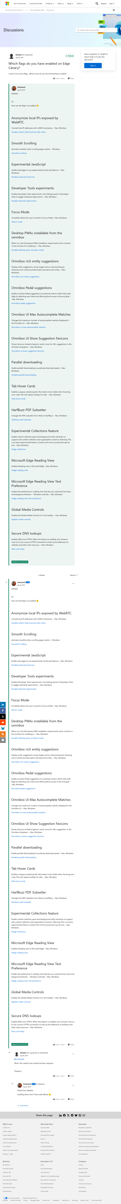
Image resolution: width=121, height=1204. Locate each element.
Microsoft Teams (7, 1184)
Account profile (45, 1127)
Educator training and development (89, 1146)
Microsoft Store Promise (47, 1150)
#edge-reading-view (19, 470)
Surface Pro (6, 1127)
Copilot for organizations (10, 1139)
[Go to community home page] (7, 3)
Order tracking (45, 1143)
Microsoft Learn (45, 1172)
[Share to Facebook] (64, 1115)
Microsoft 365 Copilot (9, 1187)
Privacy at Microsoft (84, 1176)
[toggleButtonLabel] (113, 10)
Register (104, 3)
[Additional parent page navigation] (26, 10)
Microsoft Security (8, 1168)
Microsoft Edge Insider (37, 10)
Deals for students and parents (87, 1150)
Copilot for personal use (10, 1143)
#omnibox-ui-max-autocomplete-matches (28, 327)
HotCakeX (21, 87)
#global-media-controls (21, 519)
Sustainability (82, 1191)
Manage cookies (35, 1200)
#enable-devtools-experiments (23, 201)
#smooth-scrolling (18, 153)
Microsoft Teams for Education (87, 1135)
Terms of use (46, 1200)
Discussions (50, 10)
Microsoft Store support (47, 1135)
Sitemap (5, 1200)
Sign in (93, 65)
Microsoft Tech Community (48, 1180)
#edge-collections (18, 449)
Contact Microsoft (15, 1200)
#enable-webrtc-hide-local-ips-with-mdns (28, 132)
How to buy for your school (86, 1143)
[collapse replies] (6, 582)
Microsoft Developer (46, 1168)
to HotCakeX (43, 1053)
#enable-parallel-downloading (23, 375)
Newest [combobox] (74, 575)
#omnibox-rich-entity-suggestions (25, 276)
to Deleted (40, 1084)
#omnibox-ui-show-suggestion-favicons (27, 351)
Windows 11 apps (8, 1154)
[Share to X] (68, 1115)
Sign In (111, 3)
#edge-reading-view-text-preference (26, 498)
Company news (83, 1172)
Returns (43, 1139)
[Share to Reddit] (72, 1115)
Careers (81, 1165)
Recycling (75, 1200)
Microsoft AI (6, 1165)
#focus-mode (16, 221)
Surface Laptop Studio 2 (9, 1135)
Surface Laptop (7, 1131)
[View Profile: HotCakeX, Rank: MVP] (13, 583)
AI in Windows (7, 1146)
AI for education (83, 1154)
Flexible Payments (46, 1154)
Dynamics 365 (7, 1172)
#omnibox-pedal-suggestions (23, 303)
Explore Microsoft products (10, 1150)
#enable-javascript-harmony (23, 177)
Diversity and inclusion (85, 1184)
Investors (81, 1180)
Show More (24, 1105)
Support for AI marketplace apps (50, 1176)
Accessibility (82, 1187)
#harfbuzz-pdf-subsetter (21, 419)
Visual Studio (44, 1191)
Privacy (26, 1200)
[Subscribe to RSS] (80, 1115)
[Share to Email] (84, 1115)
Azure (42, 1165)
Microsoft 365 (7, 1176)
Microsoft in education (85, 1127)
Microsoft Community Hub (14, 10)
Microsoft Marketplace (47, 1184)
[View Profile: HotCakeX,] (13, 88)
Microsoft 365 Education (86, 1139)
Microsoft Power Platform (10, 1180)
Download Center (46, 1131)
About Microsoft (83, 1168)
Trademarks (55, 1200)
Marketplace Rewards (47, 1187)
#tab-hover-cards (18, 398)
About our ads (84, 1200)
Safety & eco (65, 1200)
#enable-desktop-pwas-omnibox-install (27, 250)
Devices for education (85, 1131)
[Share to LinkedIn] (60, 1115)
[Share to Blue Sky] (76, 1115)
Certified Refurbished (47, 1146)
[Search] (97, 3)
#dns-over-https (17, 549)
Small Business (7, 1191)
